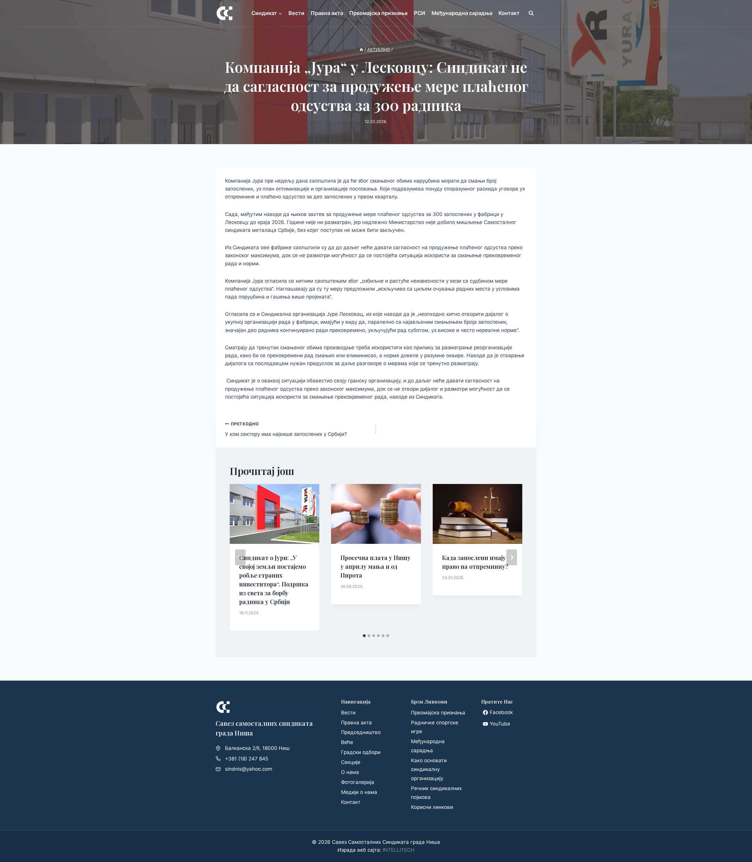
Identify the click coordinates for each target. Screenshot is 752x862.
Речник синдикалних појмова (436, 792)
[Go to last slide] (240, 557)
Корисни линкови (432, 807)
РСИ (419, 13)
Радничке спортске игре (434, 727)
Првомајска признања (378, 13)
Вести (296, 13)
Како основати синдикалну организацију (429, 769)
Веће (347, 742)
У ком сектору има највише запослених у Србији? (286, 429)
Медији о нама (359, 792)
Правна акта (327, 13)
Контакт (509, 13)
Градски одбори (360, 752)
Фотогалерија (357, 782)
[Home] (361, 49)
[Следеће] (511, 557)
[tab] (364, 635)
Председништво (361, 732)
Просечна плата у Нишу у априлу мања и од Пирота (375, 566)
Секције (350, 762)
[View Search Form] (531, 13)
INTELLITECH (398, 850)
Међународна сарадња (462, 13)
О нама (350, 772)
